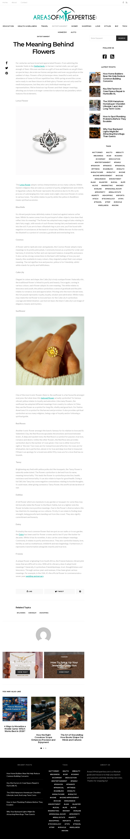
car (109, 156)
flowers (21, 613)
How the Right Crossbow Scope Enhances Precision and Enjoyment (43, 739)
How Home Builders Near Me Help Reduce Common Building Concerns (114, 77)
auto (109, 152)
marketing (108, 185)
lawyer (103, 182)
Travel (44, 26)
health (121, 169)
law (94, 182)
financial (120, 166)
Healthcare (97, 172)
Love (97, 26)
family (118, 162)
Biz (116, 26)
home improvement (103, 176)
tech (96, 199)
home (122, 172)
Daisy (21, 534)
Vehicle (118, 202)
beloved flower (47, 398)
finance (108, 166)
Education (8, 26)
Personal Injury (114, 189)
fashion (96, 166)
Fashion (64, 657)
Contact (24, 2)
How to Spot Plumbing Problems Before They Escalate (114, 119)
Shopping (86, 26)
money (120, 185)
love (96, 185)
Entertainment (60, 26)
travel (98, 202)
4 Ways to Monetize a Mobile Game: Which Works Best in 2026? (15, 728)
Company (101, 159)
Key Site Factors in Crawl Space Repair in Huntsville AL (114, 91)
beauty (120, 152)
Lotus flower (25, 184)
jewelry (33, 613)
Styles (107, 26)
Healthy (111, 172)
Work (116, 205)
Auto (73, 32)
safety (96, 195)
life (123, 182)
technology (109, 199)
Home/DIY (62, 32)
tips (121, 199)
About (14, 2)
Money (74, 26)
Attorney (98, 152)
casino (119, 156)
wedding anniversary (34, 576)
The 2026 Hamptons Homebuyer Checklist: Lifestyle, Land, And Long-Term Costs (114, 105)
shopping (44, 613)
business (99, 156)
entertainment (103, 162)
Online (98, 189)
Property (100, 192)
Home (5, 2)
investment (115, 179)
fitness (96, 169)
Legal (114, 182)
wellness (104, 205)
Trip (108, 202)
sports (120, 195)
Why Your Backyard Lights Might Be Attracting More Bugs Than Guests (114, 133)
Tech (124, 26)
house (120, 176)
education (115, 159)
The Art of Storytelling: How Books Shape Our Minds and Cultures (71, 737)
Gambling (108, 169)
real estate (115, 192)
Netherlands (39, 66)
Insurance (101, 179)
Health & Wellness (27, 26)
